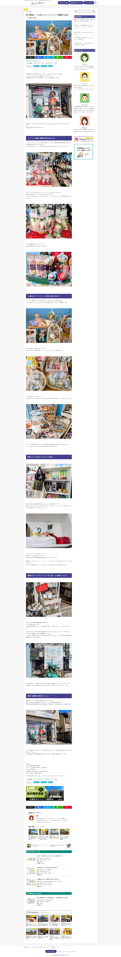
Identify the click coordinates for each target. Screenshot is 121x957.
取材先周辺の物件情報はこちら (33, 60)
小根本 (42, 63)
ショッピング (44, 66)
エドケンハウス (51, 951)
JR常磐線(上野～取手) (49, 63)
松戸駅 (56, 63)
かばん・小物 (37, 66)
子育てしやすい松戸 (63, 2)
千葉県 (35, 63)
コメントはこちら (89, 2)
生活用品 (25, 9)
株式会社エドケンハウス (76, 2)
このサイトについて (72, 951)
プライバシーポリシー (62, 951)
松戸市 (38, 63)
